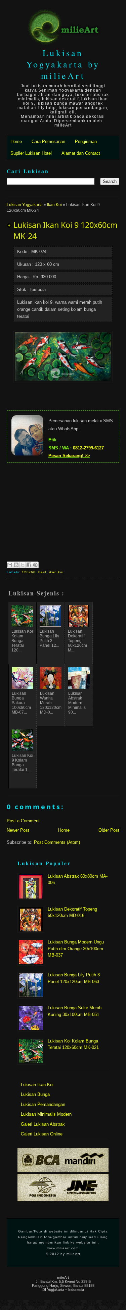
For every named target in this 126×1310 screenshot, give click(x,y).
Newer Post (18, 830)
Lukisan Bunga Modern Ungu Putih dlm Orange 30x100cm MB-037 (76, 948)
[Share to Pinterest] (35, 565)
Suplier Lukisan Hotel (31, 153)
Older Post (108, 830)
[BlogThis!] (16, 565)
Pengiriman (86, 141)
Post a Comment (23, 820)
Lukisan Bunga (35, 1094)
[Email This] (9, 565)
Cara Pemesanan (48, 141)
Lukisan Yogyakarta (25, 204)
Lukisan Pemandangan (43, 1104)
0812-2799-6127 (88, 447)
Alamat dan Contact (80, 153)
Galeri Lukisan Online (41, 1133)
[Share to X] (22, 565)
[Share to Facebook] (29, 565)
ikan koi (56, 572)
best (42, 572)
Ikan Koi (54, 204)
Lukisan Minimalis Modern (46, 1114)
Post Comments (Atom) (57, 842)
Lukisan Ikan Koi (37, 1084)
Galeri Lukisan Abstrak (43, 1124)
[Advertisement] (63, 511)
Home (16, 141)
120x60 (29, 572)
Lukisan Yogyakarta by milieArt (63, 64)
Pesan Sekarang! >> (69, 455)
